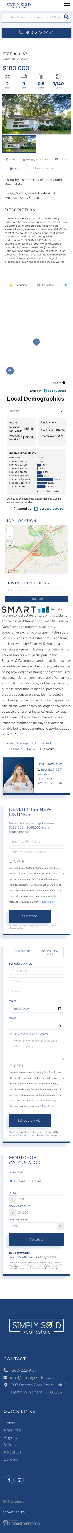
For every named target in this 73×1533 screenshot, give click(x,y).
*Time (12, 1018)
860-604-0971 (51, 769)
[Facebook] (9, 1480)
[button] (66, 17)
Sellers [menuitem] (10, 1444)
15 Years (35, 1181)
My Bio (58, 783)
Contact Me (45, 783)
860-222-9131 (39, 32)
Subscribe (30, 916)
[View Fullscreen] (10, 544)
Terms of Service (45, 1135)
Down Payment (19, 1206)
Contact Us (22, 951)
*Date (13, 1001)
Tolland (45, 743)
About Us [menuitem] (12, 1452)
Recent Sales (46, 779)
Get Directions (36, 598)
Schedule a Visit (50, 953)
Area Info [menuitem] (12, 1430)
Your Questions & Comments (28, 1034)
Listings (23, 743)
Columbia (15, 749)
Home (9, 743)
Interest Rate (18, 1219)
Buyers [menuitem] (10, 1437)
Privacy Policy (47, 901)
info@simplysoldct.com (32, 1377)
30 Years (19, 1181)
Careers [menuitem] (11, 1459)
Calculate (36, 1239)
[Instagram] (19, 1480)
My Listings (45, 774)
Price (13, 1192)
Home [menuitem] (9, 1423)
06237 (31, 749)
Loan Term (16, 1172)
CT (34, 743)
